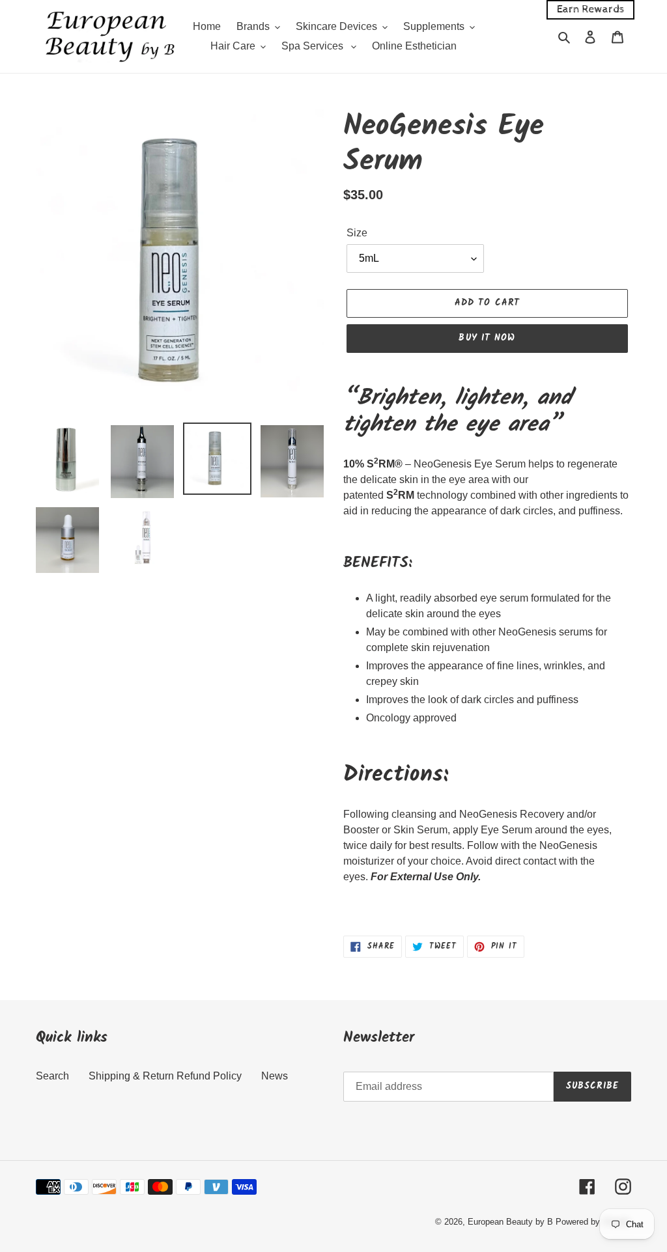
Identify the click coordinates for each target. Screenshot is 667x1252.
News (274, 1075)
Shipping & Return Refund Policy (165, 1075)
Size (357, 232)
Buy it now (487, 338)
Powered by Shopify (593, 1222)
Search (52, 1075)
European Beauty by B (510, 1222)
